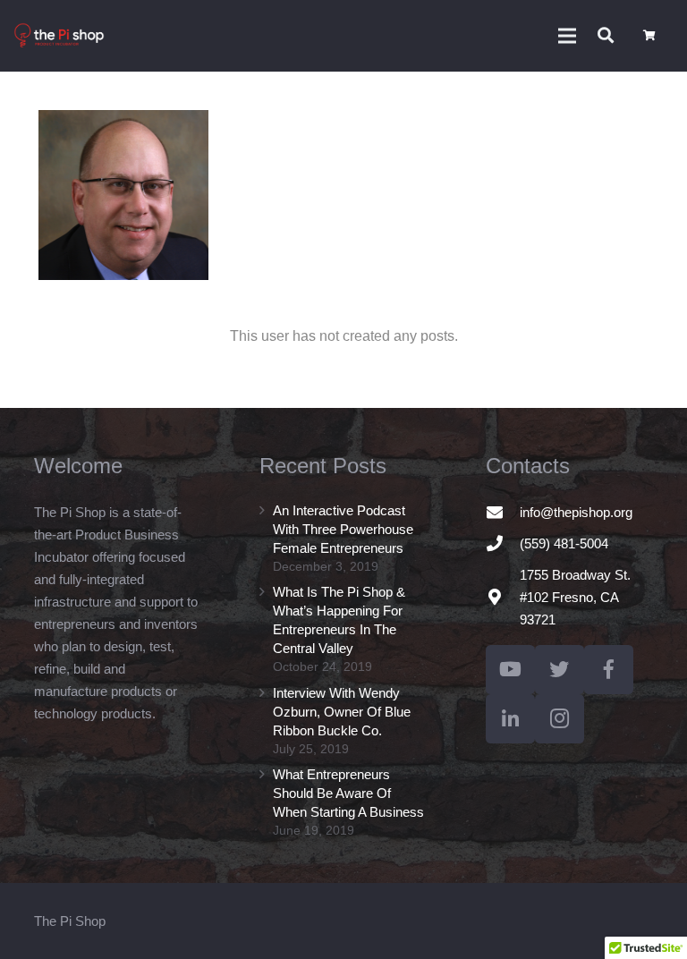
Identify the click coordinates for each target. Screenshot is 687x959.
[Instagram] (559, 718)
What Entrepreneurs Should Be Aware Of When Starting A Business (348, 793)
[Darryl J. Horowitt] (123, 195)
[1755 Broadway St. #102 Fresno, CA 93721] (503, 597)
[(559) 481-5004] (503, 543)
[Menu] (567, 35)
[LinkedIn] (510, 718)
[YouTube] (510, 669)
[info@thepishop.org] (503, 512)
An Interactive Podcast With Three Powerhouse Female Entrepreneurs (343, 529)
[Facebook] (608, 669)
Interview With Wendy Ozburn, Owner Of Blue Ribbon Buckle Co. (342, 711)
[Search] (605, 36)
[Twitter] (559, 669)
